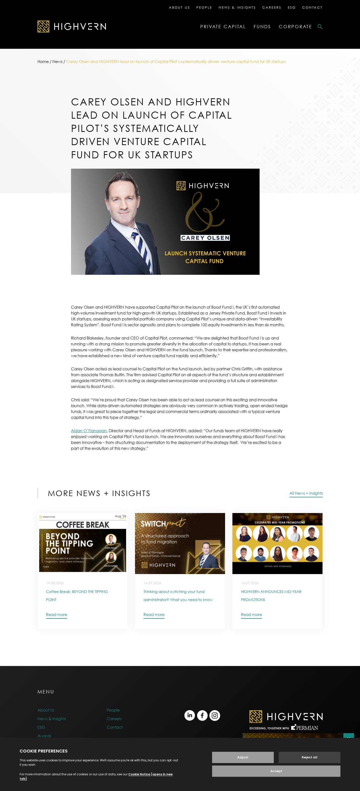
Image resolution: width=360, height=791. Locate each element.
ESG (292, 7)
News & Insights (237, 7)
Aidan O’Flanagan (89, 430)
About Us (179, 7)
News (57, 61)
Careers (271, 7)
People (204, 7)
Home (43, 61)
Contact (312, 7)
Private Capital (223, 26)
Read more (56, 614)
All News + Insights (306, 493)
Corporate (295, 26)
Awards (44, 735)
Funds (262, 26)
